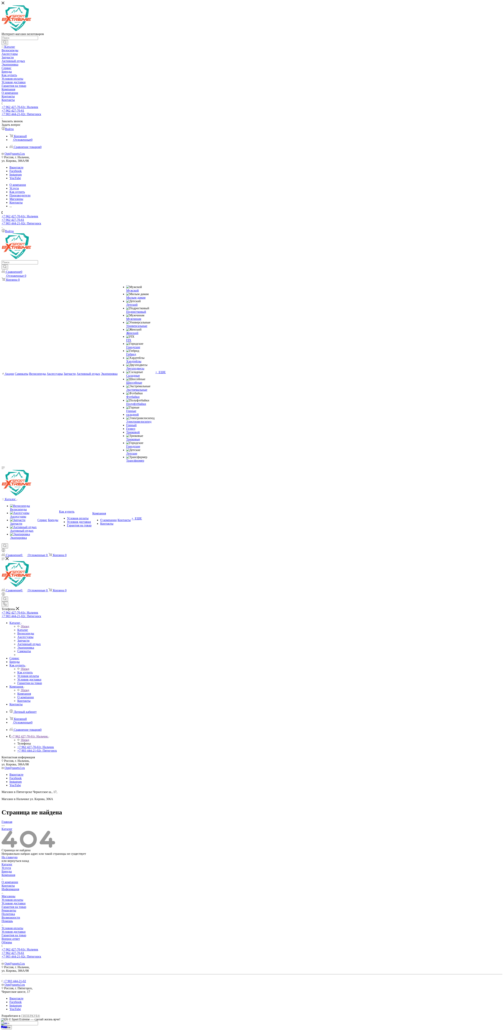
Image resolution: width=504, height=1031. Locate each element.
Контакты (8, 885)
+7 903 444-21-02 (21, 114)
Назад (25, 626)
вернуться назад (18, 860)
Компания (24, 693)
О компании (10, 882)
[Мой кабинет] (3, 551)
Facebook (15, 171)
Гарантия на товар (14, 907)
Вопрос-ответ (11, 938)
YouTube (15, 178)
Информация (10, 889)
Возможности (11, 917)
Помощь (7, 921)
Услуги (6, 868)
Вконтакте (16, 167)
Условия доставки (14, 903)
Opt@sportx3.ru (15, 153)
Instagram (15, 174)
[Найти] (5, 42)
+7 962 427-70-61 (20, 107)
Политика (8, 914)
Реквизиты (9, 910)
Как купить (25, 672)
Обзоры (7, 942)
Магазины (8, 896)
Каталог (22, 630)
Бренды (7, 871)
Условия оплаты (12, 899)
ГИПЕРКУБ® (30, 1015)
